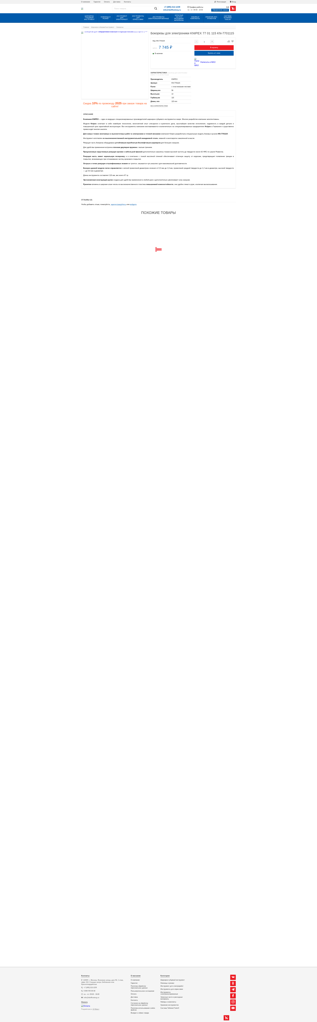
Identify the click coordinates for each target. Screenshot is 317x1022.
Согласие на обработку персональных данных (139, 1004)
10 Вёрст (96, 1009)
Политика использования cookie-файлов (143, 1009)
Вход (234, 2)
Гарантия (97, 2)
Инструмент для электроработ (171, 986)
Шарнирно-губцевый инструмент (172, 980)
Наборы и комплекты (168, 1002)
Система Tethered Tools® (169, 1008)
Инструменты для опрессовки (171, 989)
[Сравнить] (228, 41)
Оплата (107, 2)
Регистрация (221, 2)
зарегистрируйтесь (118, 204)
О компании (85, 2)
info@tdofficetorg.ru (172, 10)
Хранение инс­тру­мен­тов (169, 1005)
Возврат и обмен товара (140, 1013)
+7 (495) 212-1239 (172, 7)
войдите (133, 204)
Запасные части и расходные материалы (171, 998)
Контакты (127, 2)
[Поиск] (155, 8)
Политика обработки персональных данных (139, 987)
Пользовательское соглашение (142, 991)
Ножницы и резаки (167, 983)
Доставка (116, 2)
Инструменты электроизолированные (169, 993)
